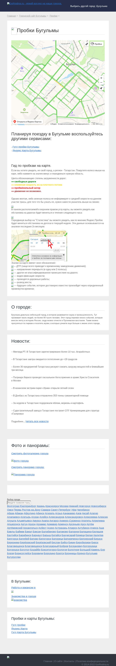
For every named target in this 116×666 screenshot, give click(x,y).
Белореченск (71, 538)
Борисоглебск (23, 553)
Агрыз (58, 513)
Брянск (81, 553)
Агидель (50, 513)
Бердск (98, 538)
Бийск (64, 542)
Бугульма (91, 553)
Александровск (74, 517)
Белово (34, 538)
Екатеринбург (28, 506)
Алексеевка (90, 517)
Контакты (69, 661)
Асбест (42, 528)
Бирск (94, 542)
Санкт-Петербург (61, 509)
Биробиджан (83, 542)
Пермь (17, 509)
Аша (101, 528)
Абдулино (29, 513)
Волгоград (13, 506)
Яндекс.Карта (19, 628)
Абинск (40, 513)
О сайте (58, 661)
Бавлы (11, 531)
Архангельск (30, 528)
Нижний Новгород (79, 506)
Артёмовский (14, 528)
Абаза (10, 513)
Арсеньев (74, 524)
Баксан (37, 531)
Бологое (62, 549)
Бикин (71, 542)
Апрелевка (98, 520)
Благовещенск (15, 546)
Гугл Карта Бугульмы (23, 632)
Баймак (20, 531)
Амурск (36, 520)
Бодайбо (35, 549)
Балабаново (49, 531)
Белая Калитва (94, 535)
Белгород (12, 538)
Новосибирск (98, 506)
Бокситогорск (49, 549)
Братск (60, 553)
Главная (48, 661)
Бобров (63, 546)
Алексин (103, 517)
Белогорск (45, 538)
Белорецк (57, 538)
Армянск (63, 524)
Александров (56, 517)
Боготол (25, 549)
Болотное (73, 549)
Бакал (28, 531)
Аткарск (72, 528)
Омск (10, 509)
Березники (13, 542)
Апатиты (86, 520)
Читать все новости (37, 421)
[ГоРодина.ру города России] (58, 657)
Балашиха (86, 531)
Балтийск (12, 535)
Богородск (13, 549)
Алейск (43, 517)
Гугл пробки (18, 625)
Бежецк (80, 535)
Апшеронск (13, 524)
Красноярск (52, 506)
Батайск (56, 535)
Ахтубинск (84, 528)
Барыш (47, 535)
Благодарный (51, 546)
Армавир (52, 524)
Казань (41, 506)
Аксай (85, 513)
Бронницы (71, 553)
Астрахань (61, 528)
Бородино (49, 553)
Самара (45, 509)
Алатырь (25, 517)
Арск (83, 524)
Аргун (24, 524)
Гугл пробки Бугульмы (26, 146)
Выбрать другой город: (88, 6)
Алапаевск (13, 517)
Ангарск (54, 520)
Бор (102, 549)
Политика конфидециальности (92, 661)
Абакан (19, 513)
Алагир (94, 513)
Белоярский (86, 538)
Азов (78, 513)
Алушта (11, 520)
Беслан (55, 542)
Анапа (45, 520)
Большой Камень (90, 549)
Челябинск (83, 509)
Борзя (10, 553)
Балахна (74, 531)
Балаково (62, 531)
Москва (64, 506)
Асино (50, 528)
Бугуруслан (14, 557)
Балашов (97, 531)
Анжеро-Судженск (70, 520)
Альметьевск (24, 520)
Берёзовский (27, 542)
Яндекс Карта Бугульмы (27, 150)
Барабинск (25, 535)
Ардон (32, 524)
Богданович (76, 546)
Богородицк (90, 546)
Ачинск (94, 528)
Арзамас (41, 524)
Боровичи (37, 553)
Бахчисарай (69, 535)
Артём (90, 524)
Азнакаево (69, 513)
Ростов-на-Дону (31, 509)
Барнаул (37, 535)
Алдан (35, 517)
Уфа (73, 509)
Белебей (24, 538)
